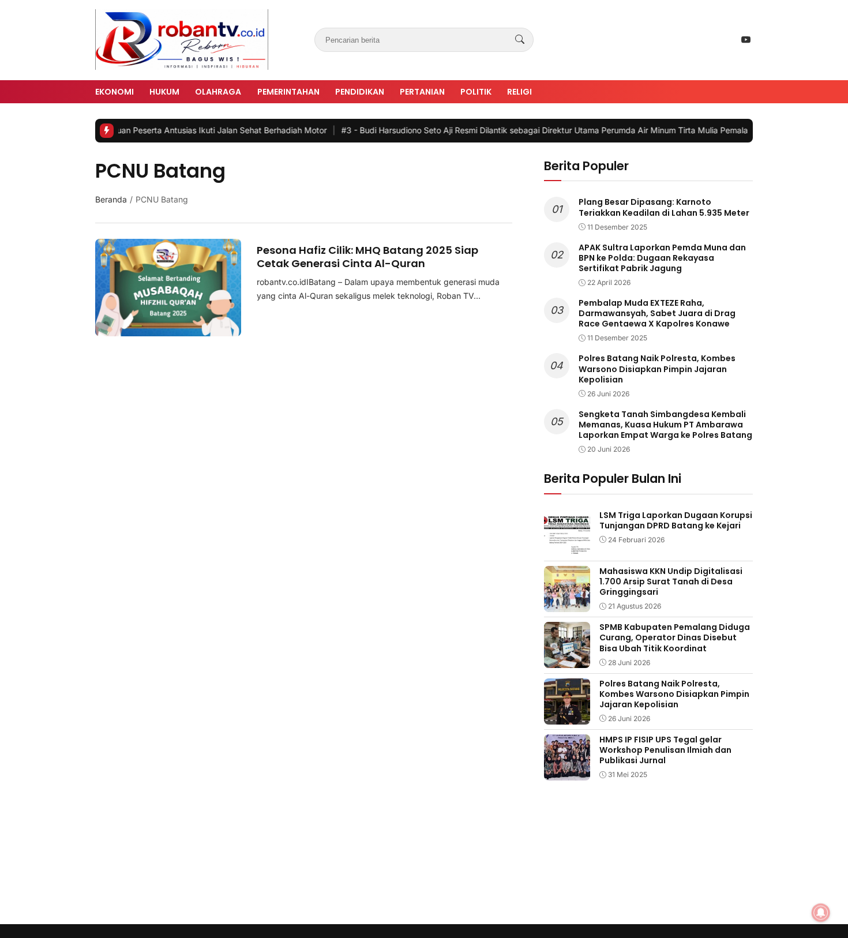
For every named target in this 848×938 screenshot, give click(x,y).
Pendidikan (359, 91)
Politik (475, 91)
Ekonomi (114, 91)
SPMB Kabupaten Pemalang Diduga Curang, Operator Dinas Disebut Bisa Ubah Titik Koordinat (674, 637)
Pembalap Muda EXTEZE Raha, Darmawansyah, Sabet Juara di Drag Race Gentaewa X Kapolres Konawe (657, 313)
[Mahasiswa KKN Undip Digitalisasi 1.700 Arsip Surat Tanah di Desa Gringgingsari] (567, 604)
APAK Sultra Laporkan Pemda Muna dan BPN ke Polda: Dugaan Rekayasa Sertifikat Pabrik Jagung (662, 258)
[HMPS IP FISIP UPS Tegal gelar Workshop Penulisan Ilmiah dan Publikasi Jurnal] (567, 772)
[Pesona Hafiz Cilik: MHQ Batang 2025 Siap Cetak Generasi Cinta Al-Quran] (168, 328)
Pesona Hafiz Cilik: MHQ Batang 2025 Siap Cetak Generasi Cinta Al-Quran (367, 257)
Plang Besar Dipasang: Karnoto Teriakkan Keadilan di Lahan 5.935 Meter (664, 207)
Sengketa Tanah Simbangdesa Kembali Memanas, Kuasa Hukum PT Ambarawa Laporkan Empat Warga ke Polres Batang (665, 424)
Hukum (164, 91)
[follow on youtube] (746, 40)
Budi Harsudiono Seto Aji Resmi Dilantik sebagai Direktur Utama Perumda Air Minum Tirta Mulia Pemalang (528, 130)
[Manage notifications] (821, 912)
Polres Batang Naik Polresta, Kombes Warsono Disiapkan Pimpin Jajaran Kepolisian (657, 368)
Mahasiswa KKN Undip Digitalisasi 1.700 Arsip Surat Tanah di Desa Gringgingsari (670, 581)
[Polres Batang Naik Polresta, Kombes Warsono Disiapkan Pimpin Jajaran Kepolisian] (567, 716)
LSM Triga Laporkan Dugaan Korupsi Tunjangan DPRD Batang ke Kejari (675, 520)
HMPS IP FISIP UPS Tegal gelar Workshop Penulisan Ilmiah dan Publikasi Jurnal (665, 750)
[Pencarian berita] (520, 40)
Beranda (111, 199)
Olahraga (218, 91)
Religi (519, 91)
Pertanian (422, 91)
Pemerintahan (288, 91)
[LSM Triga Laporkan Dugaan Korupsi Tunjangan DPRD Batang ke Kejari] (567, 548)
